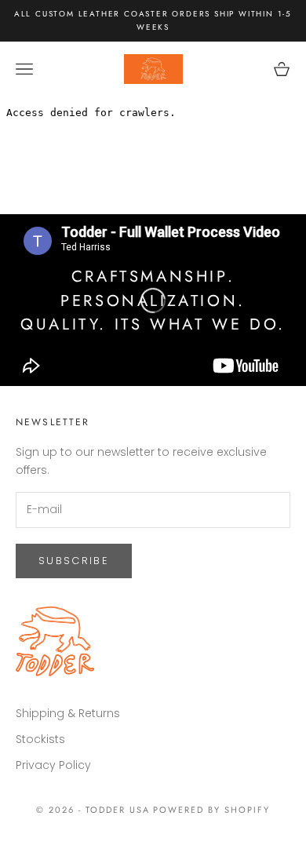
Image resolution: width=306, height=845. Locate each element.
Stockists (40, 739)
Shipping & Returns (68, 713)
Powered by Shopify (211, 809)
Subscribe (73, 560)
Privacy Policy (53, 765)
